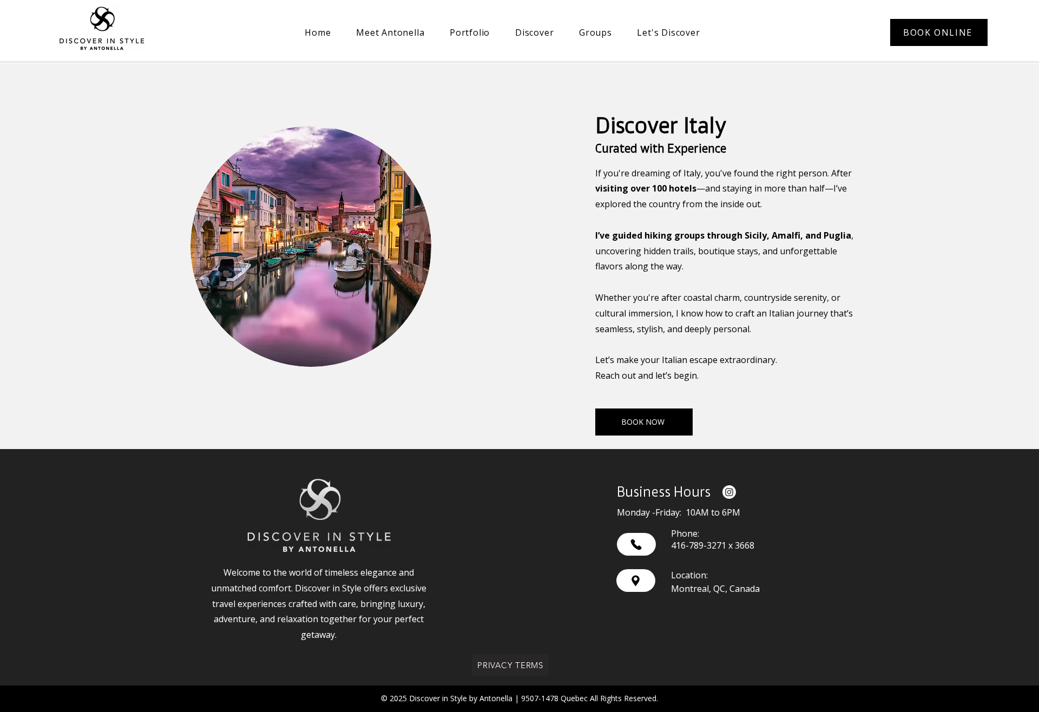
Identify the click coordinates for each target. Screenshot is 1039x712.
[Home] (636, 544)
